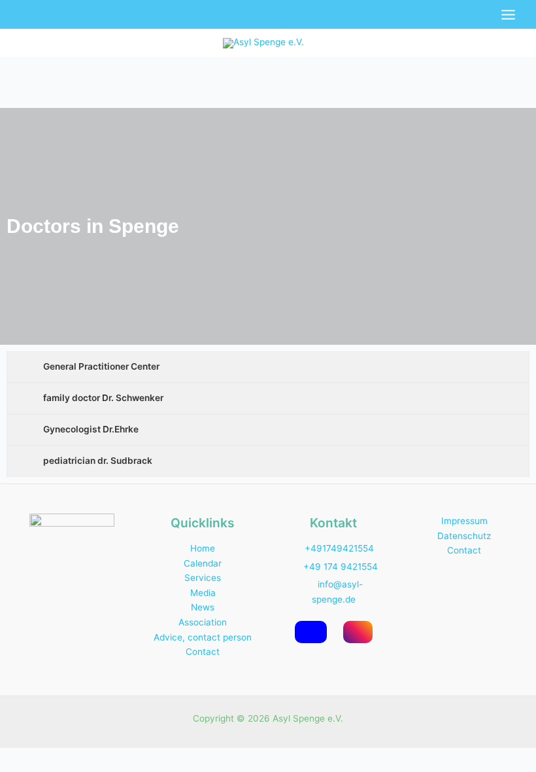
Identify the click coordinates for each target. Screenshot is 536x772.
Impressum (464, 521)
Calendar (203, 563)
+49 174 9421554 (340, 566)
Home (202, 548)
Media (203, 593)
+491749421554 (339, 548)
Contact (203, 651)
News (202, 607)
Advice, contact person (203, 637)
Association (202, 622)
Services (202, 577)
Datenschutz (464, 536)
